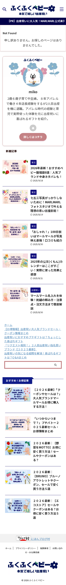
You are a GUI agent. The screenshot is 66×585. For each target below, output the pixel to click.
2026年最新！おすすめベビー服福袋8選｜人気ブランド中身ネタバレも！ (46, 172)
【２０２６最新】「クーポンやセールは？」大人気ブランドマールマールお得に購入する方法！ (46, 398)
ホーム (8, 325)
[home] (33, 128)
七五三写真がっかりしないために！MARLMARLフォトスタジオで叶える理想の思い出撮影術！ (46, 204)
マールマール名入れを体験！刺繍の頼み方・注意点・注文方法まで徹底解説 (46, 302)
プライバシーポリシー (26, 548)
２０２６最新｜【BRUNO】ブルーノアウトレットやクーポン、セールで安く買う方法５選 (47, 480)
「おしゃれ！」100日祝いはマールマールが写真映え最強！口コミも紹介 (46, 236)
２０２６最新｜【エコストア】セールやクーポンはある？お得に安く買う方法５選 (46, 509)
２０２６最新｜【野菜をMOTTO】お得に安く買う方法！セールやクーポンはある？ (47, 451)
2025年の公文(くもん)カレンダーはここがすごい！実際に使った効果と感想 (46, 268)
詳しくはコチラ (33, 137)
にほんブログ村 (40, 539)
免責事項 (44, 548)
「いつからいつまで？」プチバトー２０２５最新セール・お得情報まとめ (46, 424)
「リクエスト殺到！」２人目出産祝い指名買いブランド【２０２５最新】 (32, 347)
